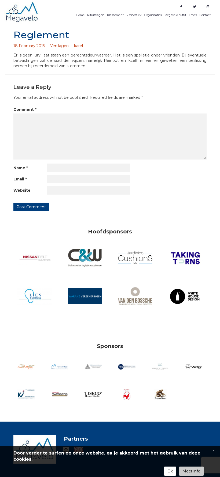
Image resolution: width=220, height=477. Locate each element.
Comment (24, 109)
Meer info (191, 471)
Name (20, 167)
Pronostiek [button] (134, 15)
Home (80, 15)
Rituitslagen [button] (95, 15)
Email (20, 179)
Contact (205, 15)
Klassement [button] (115, 15)
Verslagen (59, 45)
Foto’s (193, 15)
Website (22, 190)
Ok (170, 471)
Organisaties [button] (153, 15)
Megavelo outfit (175, 15)
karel (78, 45)
